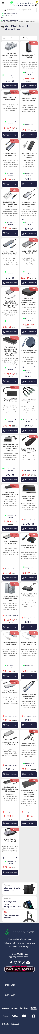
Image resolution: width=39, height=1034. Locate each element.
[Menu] (4, 3)
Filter (11, 38)
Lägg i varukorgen (11, 85)
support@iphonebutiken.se (19, 957)
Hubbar (21, 21)
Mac (1, 21)
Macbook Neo (11, 21)
